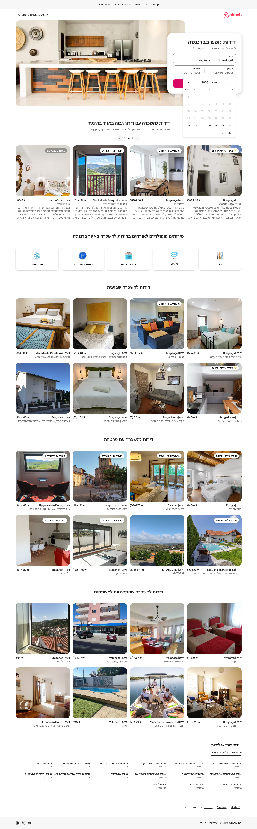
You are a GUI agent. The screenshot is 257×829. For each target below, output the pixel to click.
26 (209, 125)
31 (223, 132)
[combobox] (204, 60)
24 (223, 125)
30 (229, 132)
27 (202, 125)
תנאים (203, 823)
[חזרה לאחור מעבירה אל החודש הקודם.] (230, 83)
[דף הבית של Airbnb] (233, 14)
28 (195, 125)
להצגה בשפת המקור (108, 4)
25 (216, 125)
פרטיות (213, 823)
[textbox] (220, 72)
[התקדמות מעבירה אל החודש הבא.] (189, 83)
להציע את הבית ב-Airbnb (33, 15)
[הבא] (120, 138)
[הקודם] (137, 138)
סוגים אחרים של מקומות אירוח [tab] (226, 752)
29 (188, 125)
